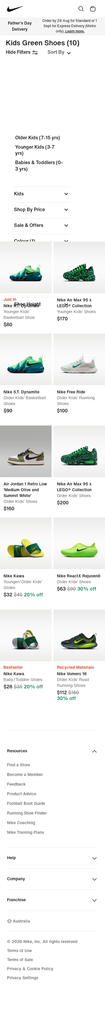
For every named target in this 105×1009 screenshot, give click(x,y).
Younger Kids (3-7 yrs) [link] (35, 150)
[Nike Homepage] (15, 9)
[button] (42, 194)
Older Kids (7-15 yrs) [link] (37, 137)
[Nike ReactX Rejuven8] (79, 543)
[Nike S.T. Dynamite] (26, 267)
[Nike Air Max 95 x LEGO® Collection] (79, 267)
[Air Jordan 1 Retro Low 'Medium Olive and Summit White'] (26, 451)
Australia (21, 921)
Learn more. (75, 31)
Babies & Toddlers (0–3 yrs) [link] (39, 165)
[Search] (81, 9)
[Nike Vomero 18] (79, 635)
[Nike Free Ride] (79, 359)
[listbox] (59, 52)
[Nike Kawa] (26, 543)
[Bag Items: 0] (93, 9)
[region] (52, 223)
